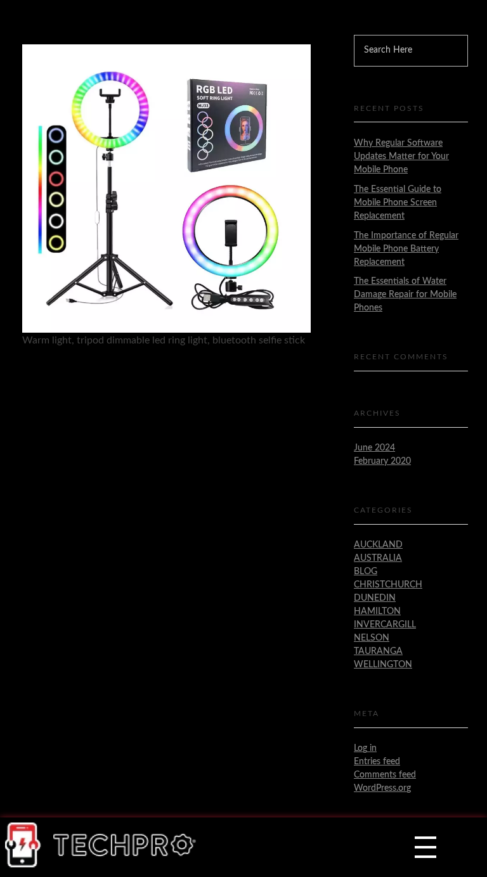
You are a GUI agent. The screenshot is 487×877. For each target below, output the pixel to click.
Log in (365, 748)
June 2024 (374, 448)
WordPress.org (382, 788)
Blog (365, 571)
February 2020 (382, 461)
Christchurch (388, 584)
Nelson (371, 638)
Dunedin (375, 598)
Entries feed (377, 761)
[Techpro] (101, 845)
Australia (378, 558)
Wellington (383, 664)
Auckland (378, 545)
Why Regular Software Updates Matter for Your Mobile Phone (401, 156)
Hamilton (377, 611)
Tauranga (378, 651)
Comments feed (385, 775)
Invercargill (385, 624)
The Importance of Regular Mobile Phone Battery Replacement (406, 249)
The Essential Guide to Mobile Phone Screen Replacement (397, 203)
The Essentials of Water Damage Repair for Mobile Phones (405, 294)
